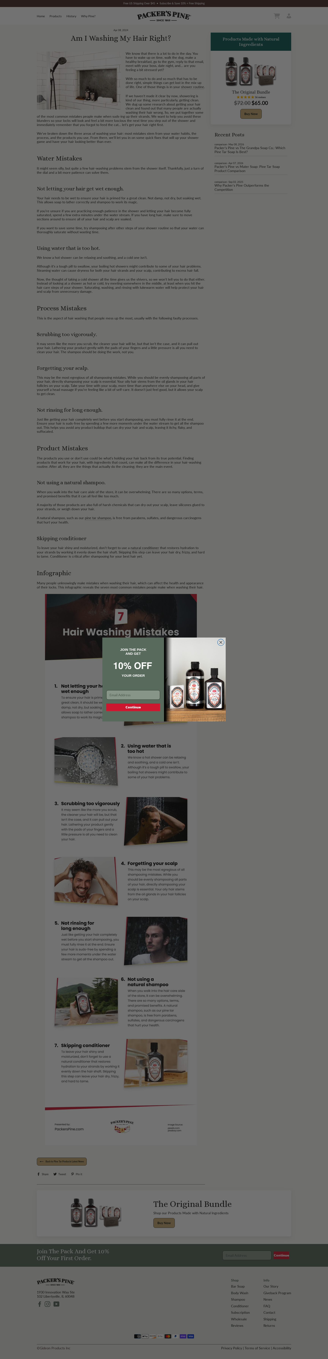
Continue (133, 707)
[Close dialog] (221, 642)
